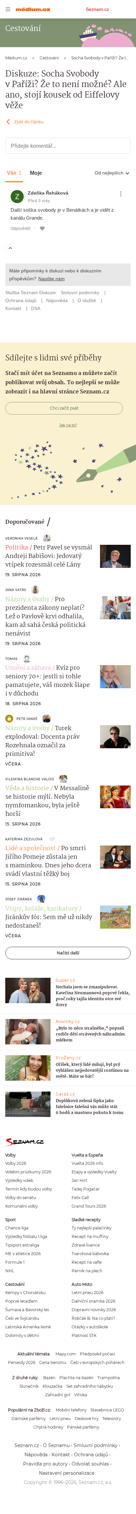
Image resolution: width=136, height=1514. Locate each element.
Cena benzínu (52, 1362)
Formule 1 (14, 1262)
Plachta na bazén (76, 1377)
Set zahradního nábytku (89, 1386)
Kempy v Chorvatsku (25, 1292)
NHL (9, 1270)
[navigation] (8, 9)
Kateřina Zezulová (24, 839)
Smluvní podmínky (96, 1445)
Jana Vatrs (15, 590)
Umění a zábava (28, 668)
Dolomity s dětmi (22, 1335)
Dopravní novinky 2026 (94, 1309)
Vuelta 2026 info (87, 1163)
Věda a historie (27, 788)
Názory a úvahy (27, 599)
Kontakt (60, 1455)
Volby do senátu (20, 1197)
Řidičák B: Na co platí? (93, 1318)
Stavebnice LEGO (107, 1409)
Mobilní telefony (71, 1409)
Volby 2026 (15, 1163)
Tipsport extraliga (22, 1245)
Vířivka (80, 1394)
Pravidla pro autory (45, 1464)
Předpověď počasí (97, 1353)
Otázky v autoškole (90, 1326)
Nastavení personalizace (66, 1473)
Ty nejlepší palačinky (91, 1227)
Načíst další (68, 952)
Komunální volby (21, 1206)
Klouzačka (52, 1386)
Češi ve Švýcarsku (22, 1318)
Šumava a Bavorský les (27, 1309)
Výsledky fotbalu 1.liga (26, 1236)
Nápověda (36, 1455)
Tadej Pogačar (86, 1189)
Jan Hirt (79, 1180)
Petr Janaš (27, 719)
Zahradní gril (57, 1394)
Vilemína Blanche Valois (29, 779)
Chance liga (16, 1227)
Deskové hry (86, 1418)
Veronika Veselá (21, 538)
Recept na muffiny (90, 1236)
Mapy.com (65, 1353)
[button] (115, 556)
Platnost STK (84, 1335)
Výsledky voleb (19, 1180)
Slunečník (29, 1386)
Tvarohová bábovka (90, 1253)
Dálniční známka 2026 (93, 1301)
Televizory (111, 1418)
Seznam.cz (97, 9)
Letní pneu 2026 (87, 1292)
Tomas (11, 659)
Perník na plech (87, 1270)
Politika (16, 548)
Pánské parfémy (83, 1427)
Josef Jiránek (18, 899)
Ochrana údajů (91, 1455)
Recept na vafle (87, 1262)
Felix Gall (80, 1197)
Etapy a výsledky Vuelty (94, 1171)
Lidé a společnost (30, 848)
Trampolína (108, 1377)
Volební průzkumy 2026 (28, 1171)
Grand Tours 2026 (89, 1206)
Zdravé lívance (86, 1245)
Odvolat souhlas (90, 1464)
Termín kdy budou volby (28, 1189)
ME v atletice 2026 (23, 1253)
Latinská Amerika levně (28, 1326)
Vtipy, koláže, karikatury (41, 909)
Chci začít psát (64, 408)
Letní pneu (60, 1418)
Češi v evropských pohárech (97, 1362)
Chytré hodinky (48, 1427)
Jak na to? (68, 425)
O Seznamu (56, 1445)
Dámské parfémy (29, 1418)
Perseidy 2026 (21, 1362)
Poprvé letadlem (21, 1301)
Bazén (49, 1377)
